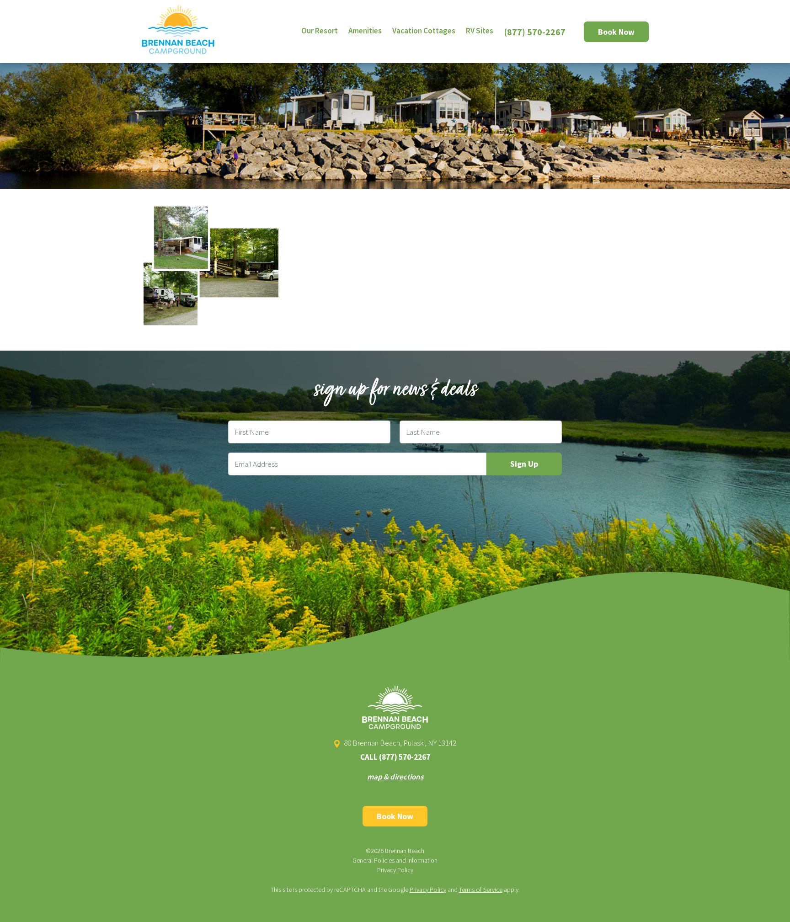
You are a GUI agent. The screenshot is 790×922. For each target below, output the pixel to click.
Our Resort (319, 31)
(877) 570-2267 (535, 31)
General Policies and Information (395, 860)
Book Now (616, 32)
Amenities (365, 31)
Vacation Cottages (423, 31)
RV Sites (479, 31)
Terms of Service (480, 889)
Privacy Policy (395, 870)
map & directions (395, 777)
